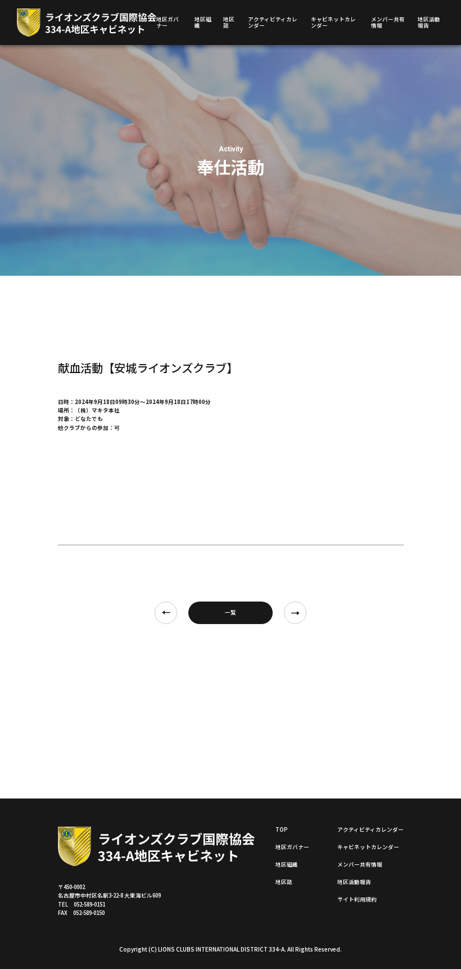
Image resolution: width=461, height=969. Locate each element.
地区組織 (203, 22)
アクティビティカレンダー (272, 22)
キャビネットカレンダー (333, 22)
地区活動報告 (429, 22)
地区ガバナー (167, 22)
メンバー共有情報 (388, 22)
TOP (281, 829)
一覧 (230, 612)
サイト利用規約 (357, 899)
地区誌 (228, 22)
